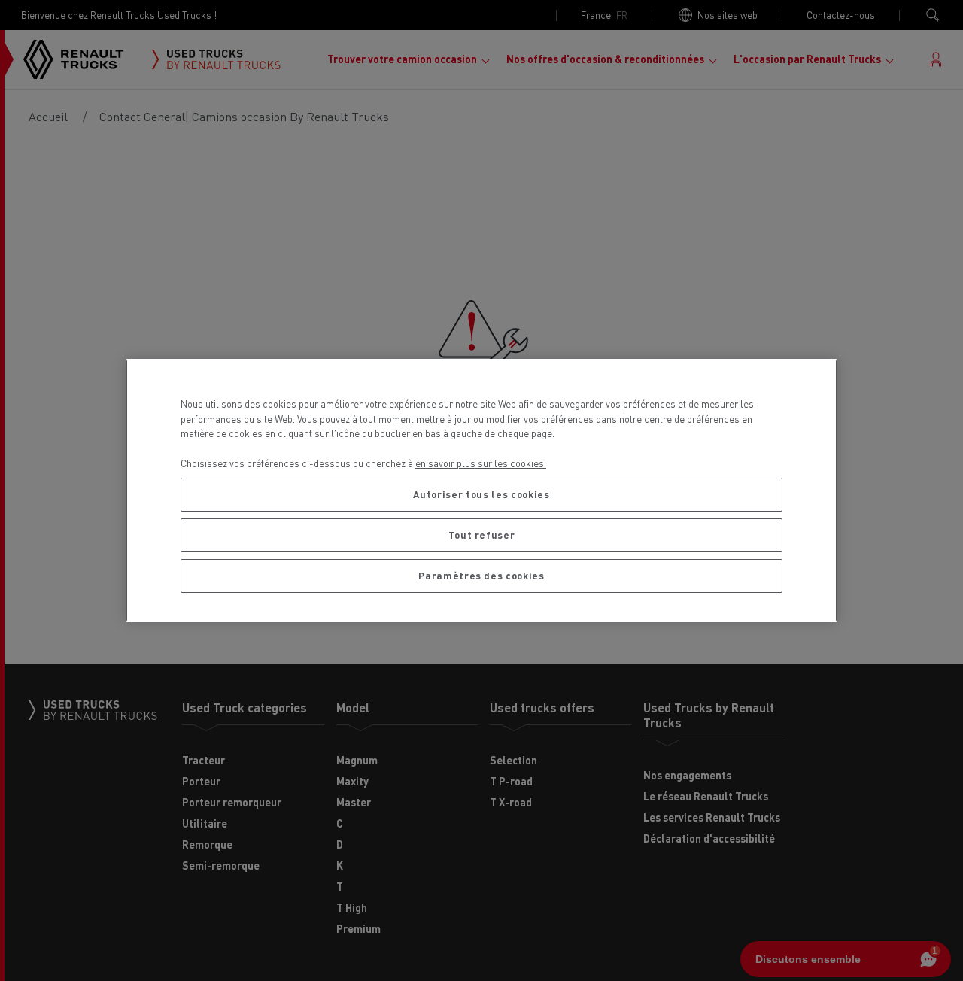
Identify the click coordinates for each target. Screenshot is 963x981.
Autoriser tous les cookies (481, 493)
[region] (481, 490)
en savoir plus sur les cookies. (480, 463)
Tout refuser (481, 534)
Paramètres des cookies (481, 575)
